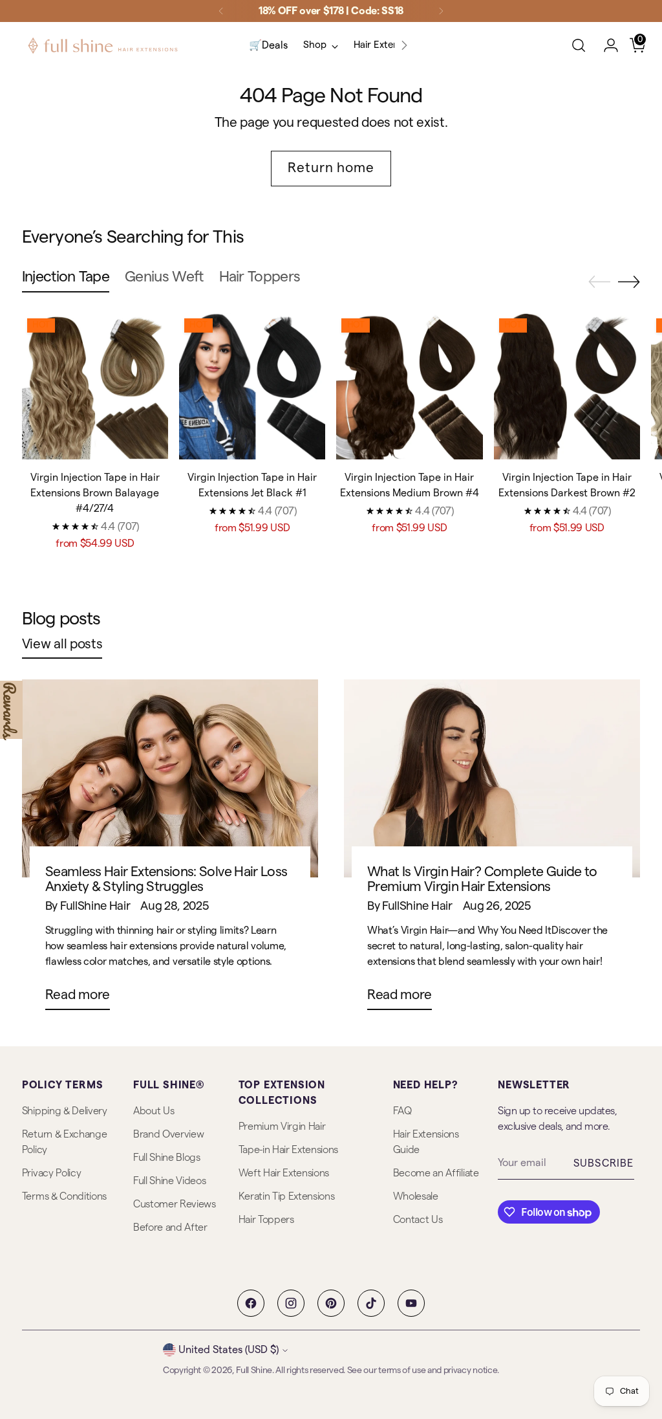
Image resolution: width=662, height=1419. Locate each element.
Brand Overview (168, 1134)
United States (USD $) (228, 1350)
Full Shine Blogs (166, 1157)
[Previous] (221, 11)
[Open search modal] (579, 45)
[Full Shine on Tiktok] (371, 1303)
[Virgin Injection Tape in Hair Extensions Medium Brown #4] (409, 386)
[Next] (441, 11)
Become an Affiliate (436, 1173)
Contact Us (418, 1220)
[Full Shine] (103, 45)
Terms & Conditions (64, 1196)
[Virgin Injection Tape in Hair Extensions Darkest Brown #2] (567, 386)
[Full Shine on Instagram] (290, 1303)
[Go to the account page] (606, 45)
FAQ (402, 1111)
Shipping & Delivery (64, 1111)
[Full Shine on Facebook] (250, 1303)
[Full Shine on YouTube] (411, 1303)
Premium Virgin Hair (282, 1126)
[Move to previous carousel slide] (599, 282)
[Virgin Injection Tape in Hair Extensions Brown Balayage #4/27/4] (95, 386)
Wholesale (415, 1196)
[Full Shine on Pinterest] (331, 1303)
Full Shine (254, 1370)
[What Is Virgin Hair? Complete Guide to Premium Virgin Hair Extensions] (492, 778)
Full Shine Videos (169, 1181)
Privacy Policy (51, 1173)
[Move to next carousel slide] (629, 281)
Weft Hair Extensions (284, 1173)
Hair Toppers (266, 1220)
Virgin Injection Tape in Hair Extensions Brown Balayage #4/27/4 (95, 493)
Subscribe (603, 1163)
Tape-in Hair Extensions (289, 1150)
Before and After (170, 1227)
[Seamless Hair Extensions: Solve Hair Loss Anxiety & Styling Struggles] (170, 778)
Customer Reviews (174, 1204)
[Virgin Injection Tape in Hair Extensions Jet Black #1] (252, 386)
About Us (153, 1111)
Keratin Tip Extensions (287, 1196)
